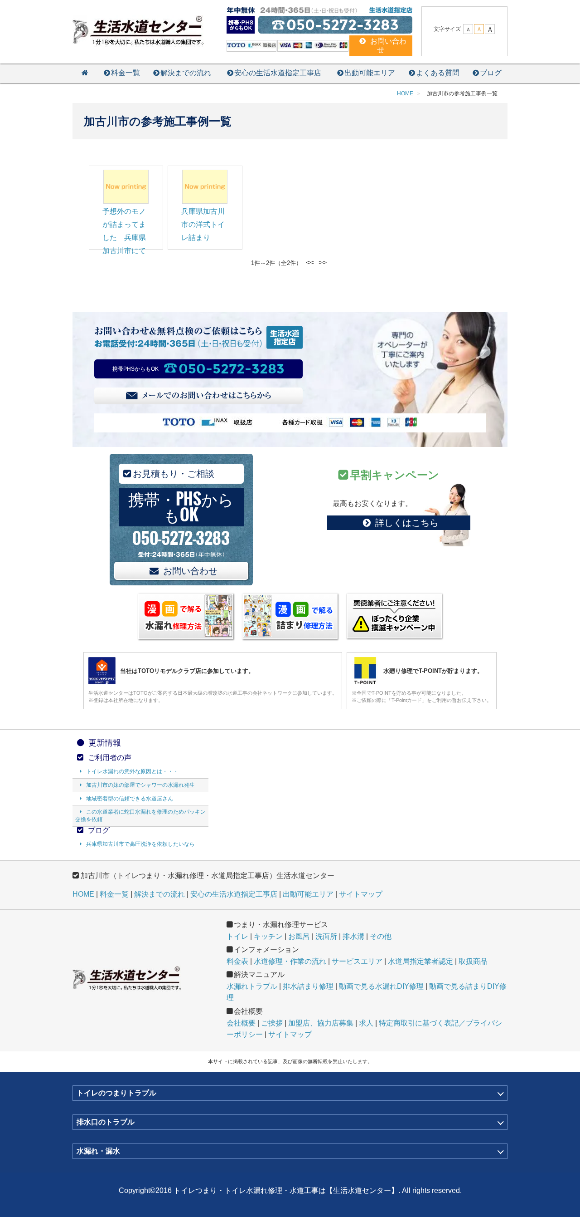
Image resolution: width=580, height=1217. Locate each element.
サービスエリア (357, 961)
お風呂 (299, 936)
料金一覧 (125, 73)
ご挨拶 (272, 1023)
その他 (381, 936)
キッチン (268, 936)
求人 (366, 1023)
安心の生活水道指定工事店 (277, 73)
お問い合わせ (190, 571)
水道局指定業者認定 (420, 961)
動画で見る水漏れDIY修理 (381, 986)
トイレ (237, 936)
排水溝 (353, 936)
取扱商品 (473, 961)
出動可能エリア (369, 73)
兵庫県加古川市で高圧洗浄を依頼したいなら (140, 844)
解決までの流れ (185, 73)
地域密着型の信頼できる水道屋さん (129, 798)
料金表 (237, 961)
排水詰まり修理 (308, 986)
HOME (83, 894)
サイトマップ (360, 894)
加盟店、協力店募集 (320, 1023)
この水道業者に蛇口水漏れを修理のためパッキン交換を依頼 (140, 816)
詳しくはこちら (407, 523)
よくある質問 (437, 73)
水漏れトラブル (252, 986)
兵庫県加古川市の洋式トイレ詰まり (203, 224)
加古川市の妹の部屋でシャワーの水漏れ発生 (140, 785)
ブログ (491, 73)
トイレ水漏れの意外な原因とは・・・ (132, 771)
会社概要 (241, 1023)
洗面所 (326, 936)
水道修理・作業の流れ (290, 961)
